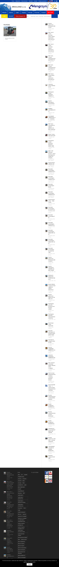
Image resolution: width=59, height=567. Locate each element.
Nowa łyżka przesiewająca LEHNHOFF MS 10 (51, 170)
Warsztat (31, 1)
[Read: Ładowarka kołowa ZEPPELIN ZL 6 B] (46, 85)
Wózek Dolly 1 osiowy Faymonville (51, 324)
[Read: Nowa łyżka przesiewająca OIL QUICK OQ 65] (46, 208)
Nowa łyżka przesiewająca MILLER (51, 186)
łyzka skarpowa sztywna (22, 537)
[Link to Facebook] (55, 1)
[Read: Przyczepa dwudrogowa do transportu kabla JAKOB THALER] (46, 331)
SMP (24, 493)
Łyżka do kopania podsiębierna (21, 524)
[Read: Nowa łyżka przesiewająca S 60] (46, 215)
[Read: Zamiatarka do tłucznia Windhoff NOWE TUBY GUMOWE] (46, 429)
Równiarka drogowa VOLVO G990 (51, 457)
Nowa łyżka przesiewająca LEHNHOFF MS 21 (51, 178)
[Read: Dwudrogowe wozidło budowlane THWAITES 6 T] (46, 92)
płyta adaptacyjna (21, 486)
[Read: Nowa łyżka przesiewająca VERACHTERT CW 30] (46, 231)
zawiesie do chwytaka (22, 516)
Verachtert (20, 508)
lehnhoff (19, 480)
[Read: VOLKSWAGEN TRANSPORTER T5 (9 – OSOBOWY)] (46, 117)
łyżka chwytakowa (21, 541)
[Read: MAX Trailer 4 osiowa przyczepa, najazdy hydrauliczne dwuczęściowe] (46, 45)
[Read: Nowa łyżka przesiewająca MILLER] (46, 185)
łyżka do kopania (21, 543)
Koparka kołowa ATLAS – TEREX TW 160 (51, 201)
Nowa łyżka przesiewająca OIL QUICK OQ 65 (51, 208)
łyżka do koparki (21, 545)
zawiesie (24, 514)
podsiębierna (20, 484)
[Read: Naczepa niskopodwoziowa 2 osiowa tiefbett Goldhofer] (46, 396)
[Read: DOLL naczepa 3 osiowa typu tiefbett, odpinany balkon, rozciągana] (46, 363)
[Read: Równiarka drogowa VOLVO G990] (46, 456)
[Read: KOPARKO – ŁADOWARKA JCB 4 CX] (46, 109)
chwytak (25, 474)
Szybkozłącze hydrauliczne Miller (21, 501)
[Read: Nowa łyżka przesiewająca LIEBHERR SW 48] (46, 192)
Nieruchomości (24, 1)
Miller (24, 480)
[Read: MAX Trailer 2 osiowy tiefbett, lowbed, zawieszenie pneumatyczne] (46, 74)
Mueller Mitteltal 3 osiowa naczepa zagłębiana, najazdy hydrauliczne (51, 287)
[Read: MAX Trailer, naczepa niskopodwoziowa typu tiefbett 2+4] (46, 65)
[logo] (34, 6)
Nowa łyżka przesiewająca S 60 (51, 216)
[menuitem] (4, 12)
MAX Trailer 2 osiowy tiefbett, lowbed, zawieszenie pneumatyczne (51, 76)
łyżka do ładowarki (21, 549)
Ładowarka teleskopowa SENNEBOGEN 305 (51, 356)
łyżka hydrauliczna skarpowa (21, 552)
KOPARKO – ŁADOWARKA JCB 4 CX (51, 110)
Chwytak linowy (21, 476)
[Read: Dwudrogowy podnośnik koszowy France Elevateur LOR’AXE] (46, 304)
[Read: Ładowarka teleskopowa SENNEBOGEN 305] (46, 356)
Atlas (19, 474)
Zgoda (29, 564)
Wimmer (19, 514)
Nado (24, 482)
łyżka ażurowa (24, 539)
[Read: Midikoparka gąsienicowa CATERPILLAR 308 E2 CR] (46, 276)
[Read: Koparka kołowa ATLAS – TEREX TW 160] (46, 200)
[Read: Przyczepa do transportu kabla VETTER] (46, 340)
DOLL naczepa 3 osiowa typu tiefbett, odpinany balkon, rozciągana (51, 365)
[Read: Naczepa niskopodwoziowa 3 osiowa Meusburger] (46, 412)
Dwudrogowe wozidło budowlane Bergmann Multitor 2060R (51, 143)
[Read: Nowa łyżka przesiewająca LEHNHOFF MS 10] (46, 169)
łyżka (19, 539)
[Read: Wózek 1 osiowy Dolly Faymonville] (46, 135)
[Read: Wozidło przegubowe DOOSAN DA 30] (46, 405)
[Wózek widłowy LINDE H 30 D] (10, 31)
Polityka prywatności (43, 1)
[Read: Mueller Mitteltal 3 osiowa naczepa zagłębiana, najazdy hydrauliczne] (46, 285)
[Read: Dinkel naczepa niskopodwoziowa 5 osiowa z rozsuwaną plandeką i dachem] (46, 374)
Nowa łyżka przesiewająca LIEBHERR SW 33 (51, 224)
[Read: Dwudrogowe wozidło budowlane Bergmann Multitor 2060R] (46, 141)
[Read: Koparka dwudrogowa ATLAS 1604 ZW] (46, 101)
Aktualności (18, 1)
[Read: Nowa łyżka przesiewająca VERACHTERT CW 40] (46, 240)
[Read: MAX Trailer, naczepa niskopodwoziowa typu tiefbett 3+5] (46, 56)
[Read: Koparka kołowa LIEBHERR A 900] (46, 163)
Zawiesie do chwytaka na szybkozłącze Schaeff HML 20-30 (22, 520)
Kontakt (35, 1)
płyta (25, 484)
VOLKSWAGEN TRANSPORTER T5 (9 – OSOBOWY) (51, 117)
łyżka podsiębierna (21, 555)
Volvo (25, 508)
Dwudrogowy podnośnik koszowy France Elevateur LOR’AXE (51, 306)
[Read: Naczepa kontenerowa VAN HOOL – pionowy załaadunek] (46, 438)
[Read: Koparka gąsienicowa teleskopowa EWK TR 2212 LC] (46, 258)
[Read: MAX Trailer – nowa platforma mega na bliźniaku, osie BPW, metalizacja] (46, 124)
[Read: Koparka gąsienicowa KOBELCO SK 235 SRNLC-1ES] (46, 295)
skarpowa (20, 493)
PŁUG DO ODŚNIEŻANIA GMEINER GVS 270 (51, 349)
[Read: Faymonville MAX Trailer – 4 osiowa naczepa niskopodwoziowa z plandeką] (46, 385)
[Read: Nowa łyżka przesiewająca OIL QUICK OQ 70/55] (46, 249)
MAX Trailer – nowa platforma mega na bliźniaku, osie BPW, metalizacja (51, 126)
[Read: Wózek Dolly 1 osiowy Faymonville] (46, 324)
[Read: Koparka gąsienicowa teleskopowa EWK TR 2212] (46, 24)
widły (19, 510)
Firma (13, 1)
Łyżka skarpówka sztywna (21, 534)
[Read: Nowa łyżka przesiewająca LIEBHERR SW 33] (46, 223)
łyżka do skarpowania (22, 547)
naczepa (19, 482)
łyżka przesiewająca (22, 557)
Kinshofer (24, 478)
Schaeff (19, 489)
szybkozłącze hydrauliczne (20, 498)
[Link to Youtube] (57, 1)
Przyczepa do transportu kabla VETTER (51, 341)
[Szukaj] (54, 16)
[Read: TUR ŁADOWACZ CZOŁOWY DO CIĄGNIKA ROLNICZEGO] (46, 447)
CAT (22, 474)
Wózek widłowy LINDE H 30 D (9, 39)
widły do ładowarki (21, 512)
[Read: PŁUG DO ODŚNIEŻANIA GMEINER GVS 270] (46, 348)
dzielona (19, 478)
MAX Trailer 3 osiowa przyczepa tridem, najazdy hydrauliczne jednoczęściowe (10, 484)
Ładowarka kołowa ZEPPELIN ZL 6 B (51, 86)
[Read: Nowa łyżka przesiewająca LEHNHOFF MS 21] (46, 177)
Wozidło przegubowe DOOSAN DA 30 (51, 405)
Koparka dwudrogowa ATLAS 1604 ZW (51, 102)
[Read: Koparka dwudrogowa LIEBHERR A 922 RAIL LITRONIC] (46, 267)
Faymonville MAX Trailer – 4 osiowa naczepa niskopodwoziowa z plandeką (51, 387)
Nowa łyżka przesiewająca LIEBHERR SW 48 (51, 193)
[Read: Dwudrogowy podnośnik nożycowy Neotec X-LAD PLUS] (46, 315)
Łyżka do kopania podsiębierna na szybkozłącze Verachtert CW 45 (21, 529)
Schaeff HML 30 (21, 491)
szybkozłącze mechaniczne (20, 505)
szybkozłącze (20, 495)
